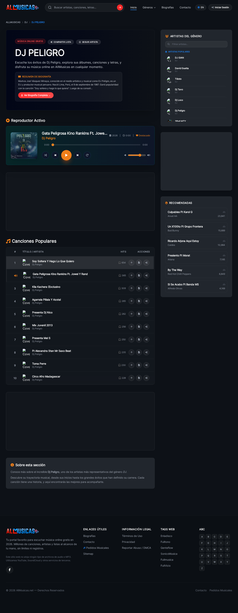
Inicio (133, 7)
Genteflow (167, 547)
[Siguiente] (77, 155)
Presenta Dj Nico (42, 312)
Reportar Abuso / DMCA (136, 547)
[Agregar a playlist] (131, 263)
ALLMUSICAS (13, 22)
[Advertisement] (80, 218)
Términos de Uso (132, 535)
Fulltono (165, 541)
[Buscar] (120, 7)
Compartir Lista (62, 42)
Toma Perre (39, 363)
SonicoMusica (169, 553)
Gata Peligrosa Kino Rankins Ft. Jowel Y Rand (60, 273)
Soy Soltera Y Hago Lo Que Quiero (53, 261)
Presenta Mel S (41, 338)
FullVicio (166, 565)
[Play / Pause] (66, 155)
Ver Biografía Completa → (37, 95)
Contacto (185, 7)
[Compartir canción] (146, 263)
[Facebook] (9, 569)
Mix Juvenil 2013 (42, 325)
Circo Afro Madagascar (46, 376)
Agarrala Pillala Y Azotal (46, 299)
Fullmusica (167, 559)
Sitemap (88, 553)
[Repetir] (87, 155)
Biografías (168, 7)
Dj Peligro (37, 264)
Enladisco (166, 535)
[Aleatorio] (45, 155)
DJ (26, 22)
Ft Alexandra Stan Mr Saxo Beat (51, 350)
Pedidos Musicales (97, 547)
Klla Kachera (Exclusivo (46, 286)
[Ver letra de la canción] (139, 263)
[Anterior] (55, 155)
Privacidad (128, 541)
